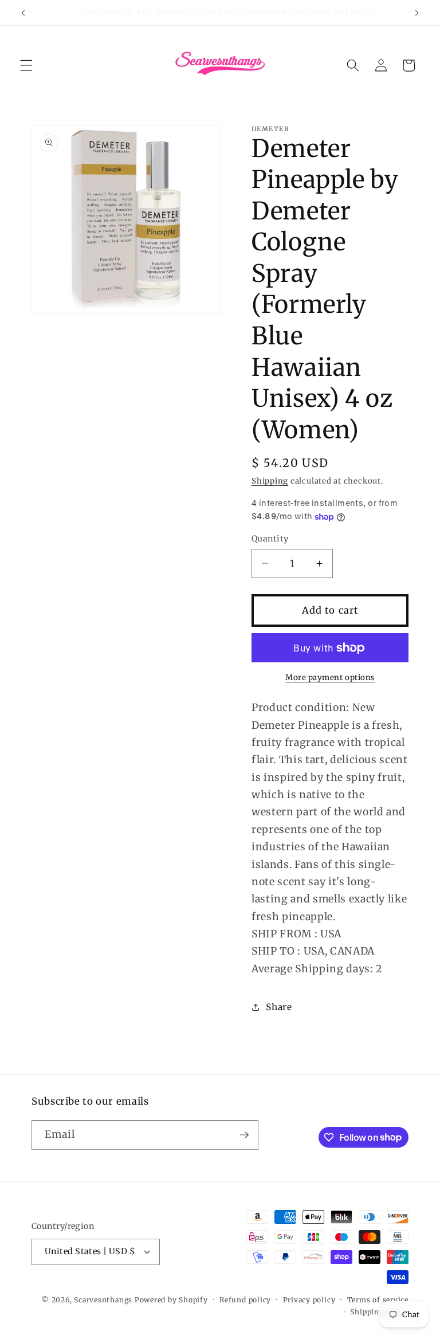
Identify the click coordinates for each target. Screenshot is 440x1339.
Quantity (270, 538)
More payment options (330, 677)
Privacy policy (309, 1299)
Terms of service (377, 1299)
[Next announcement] (416, 12)
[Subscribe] (244, 1135)
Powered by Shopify (171, 1299)
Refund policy (245, 1299)
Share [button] (279, 1007)
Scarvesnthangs (103, 1299)
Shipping (270, 481)
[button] (26, 65)
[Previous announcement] (23, 12)
